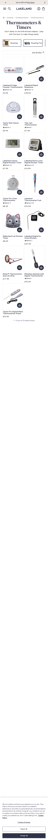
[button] (7, 2)
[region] (24, 819)
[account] (39, 9)
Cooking (10, 17)
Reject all (24, 829)
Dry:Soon (30, 2)
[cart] (43, 9)
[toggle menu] (5, 9)
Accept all (24, 836)
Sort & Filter (37, 53)
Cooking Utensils (21, 17)
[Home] (4, 17)
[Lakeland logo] (24, 9)
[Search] (9, 9)
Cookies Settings (24, 822)
